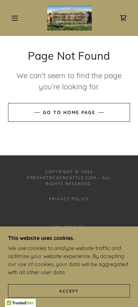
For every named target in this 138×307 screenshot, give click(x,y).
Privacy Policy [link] (69, 198)
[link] (69, 18)
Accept (69, 291)
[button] (14, 18)
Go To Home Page (69, 112)
